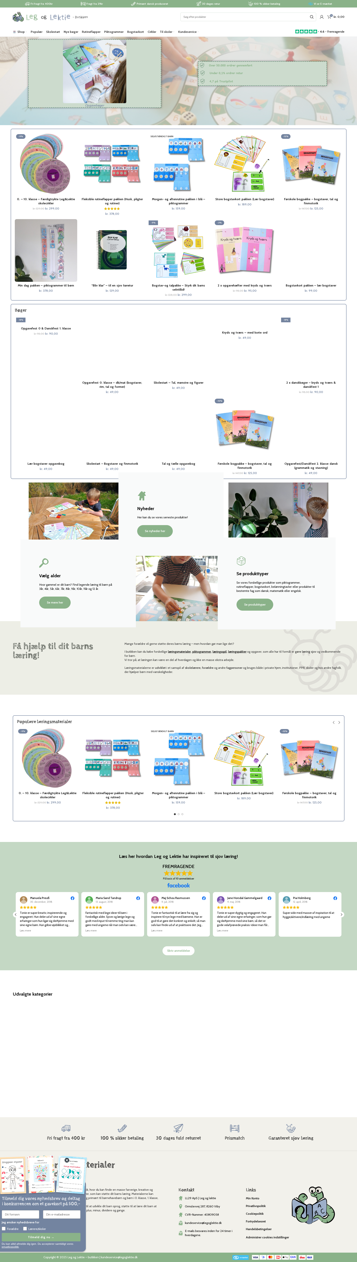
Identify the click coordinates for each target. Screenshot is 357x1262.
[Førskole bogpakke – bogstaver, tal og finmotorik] (311, 164)
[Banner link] (66, 1044)
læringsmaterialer (179, 651)
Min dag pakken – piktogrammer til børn (46, 285)
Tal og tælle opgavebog (178, 463)
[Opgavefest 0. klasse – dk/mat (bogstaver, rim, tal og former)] (112, 347)
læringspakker (237, 651)
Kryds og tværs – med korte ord (244, 332)
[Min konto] (322, 17)
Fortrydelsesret (256, 1221)
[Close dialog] (76, 1160)
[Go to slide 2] (179, 815)
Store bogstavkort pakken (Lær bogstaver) (244, 199)
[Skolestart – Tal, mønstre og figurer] (178, 347)
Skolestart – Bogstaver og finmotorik (112, 463)
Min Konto (252, 1198)
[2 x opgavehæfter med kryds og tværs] (244, 250)
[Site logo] (50, 16)
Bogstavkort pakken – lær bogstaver (311, 285)
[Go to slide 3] (182, 815)
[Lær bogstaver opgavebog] (46, 428)
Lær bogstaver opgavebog (46, 463)
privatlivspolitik (19, 1246)
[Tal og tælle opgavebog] (178, 428)
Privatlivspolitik (256, 1206)
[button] (334, 722)
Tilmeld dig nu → (50, 1237)
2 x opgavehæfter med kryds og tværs (245, 285)
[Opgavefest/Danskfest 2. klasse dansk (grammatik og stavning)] (311, 428)
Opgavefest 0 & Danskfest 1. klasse (46, 328)
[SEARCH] (312, 17)
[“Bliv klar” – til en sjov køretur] (112, 250)
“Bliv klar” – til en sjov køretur (112, 285)
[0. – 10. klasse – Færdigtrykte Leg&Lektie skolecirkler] (46, 164)
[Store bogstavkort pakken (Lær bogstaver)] (244, 164)
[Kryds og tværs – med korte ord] (244, 322)
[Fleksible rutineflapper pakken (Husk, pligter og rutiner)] (112, 164)
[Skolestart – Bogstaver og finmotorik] (112, 428)
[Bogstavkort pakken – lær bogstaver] (311, 250)
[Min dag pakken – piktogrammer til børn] (46, 250)
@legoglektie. (126, 1257)
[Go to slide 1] (175, 815)
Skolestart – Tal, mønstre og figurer (178, 382)
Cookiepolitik (255, 1213)
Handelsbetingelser (259, 1229)
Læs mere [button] (25, 930)
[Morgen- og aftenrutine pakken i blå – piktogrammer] (178, 164)
